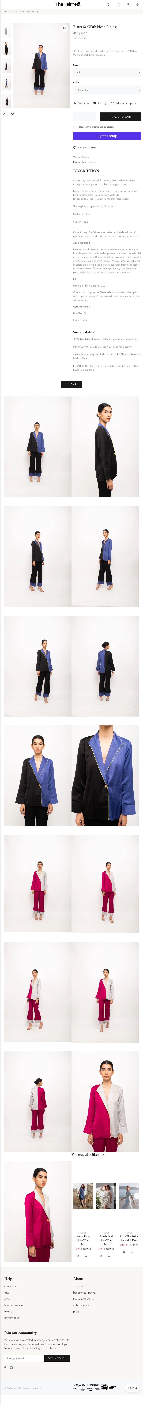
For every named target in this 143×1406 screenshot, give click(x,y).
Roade (83, 1232)
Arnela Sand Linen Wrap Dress (106, 1240)
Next (12, 114)
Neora (85, 157)
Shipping (102, 103)
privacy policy (12, 1318)
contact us (10, 1286)
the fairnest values (83, 1299)
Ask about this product (127, 103)
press (7, 1299)
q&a (6, 1293)
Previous (5, 114)
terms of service (13, 1305)
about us (78, 1286)
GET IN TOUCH (57, 1358)
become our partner (84, 1293)
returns (8, 1311)
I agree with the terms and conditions (96, 127)
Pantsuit (91, 162)
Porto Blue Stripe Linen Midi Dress (129, 1238)
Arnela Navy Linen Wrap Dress (83, 1240)
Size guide (83, 103)
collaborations (81, 1305)
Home (7, 11)
